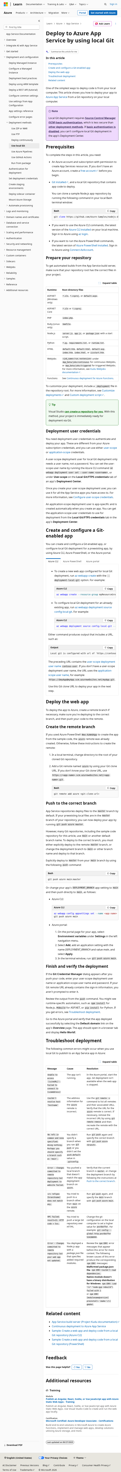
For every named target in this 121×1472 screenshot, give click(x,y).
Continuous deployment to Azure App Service (79, 1326)
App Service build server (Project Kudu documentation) (84, 1322)
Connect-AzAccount (81, 250)
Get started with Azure (103, 12)
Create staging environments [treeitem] (16, 186)
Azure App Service (56, 97)
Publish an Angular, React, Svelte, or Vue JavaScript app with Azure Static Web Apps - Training (82, 1400)
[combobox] (21, 27)
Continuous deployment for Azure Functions (90, 378)
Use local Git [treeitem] (18, 145)
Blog (45, 1465)
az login (83, 234)
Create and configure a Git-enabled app (69, 67)
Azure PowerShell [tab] (72, 561)
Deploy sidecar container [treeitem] (22, 193)
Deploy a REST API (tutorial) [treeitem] (23, 89)
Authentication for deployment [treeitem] (18, 170)
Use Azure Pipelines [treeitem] (21, 151)
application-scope (59, 452)
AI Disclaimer (10, 1465)
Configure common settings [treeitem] (23, 95)
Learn (49, 23)
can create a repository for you (84, 411)
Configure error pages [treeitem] (20, 116)
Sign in (113, 4)
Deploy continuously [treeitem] (22, 139)
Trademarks (26, 1469)
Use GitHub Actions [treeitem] (21, 157)
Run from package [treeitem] (21, 163)
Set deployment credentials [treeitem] (23, 178)
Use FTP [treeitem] (15, 134)
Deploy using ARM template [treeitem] (23, 84)
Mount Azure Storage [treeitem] (20, 199)
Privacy (72, 1465)
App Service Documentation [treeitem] (21, 33)
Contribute (59, 1465)
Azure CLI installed (80, 229)
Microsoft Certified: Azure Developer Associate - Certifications (79, 1420)
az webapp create (85, 575)
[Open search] (105, 4)
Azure (59, 23)
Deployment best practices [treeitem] (23, 78)
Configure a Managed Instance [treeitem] (20, 70)
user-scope (110, 448)
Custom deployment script (85, 395)
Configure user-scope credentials (93, 497)
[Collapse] (39, 20)
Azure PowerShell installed (92, 245)
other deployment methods (66, 127)
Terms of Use (9, 1469)
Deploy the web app (58, 72)
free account (88, 170)
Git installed (59, 182)
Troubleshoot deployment (61, 76)
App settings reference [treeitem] (21, 111)
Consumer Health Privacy (95, 1465)
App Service (72, 23)
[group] (85, 216)
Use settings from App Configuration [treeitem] (20, 103)
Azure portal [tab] (92, 561)
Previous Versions (29, 1465)
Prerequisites (55, 63)
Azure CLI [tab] (53, 561)
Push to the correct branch (101, 1181)
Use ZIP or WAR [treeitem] (19, 128)
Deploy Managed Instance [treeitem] (23, 62)
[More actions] (115, 23)
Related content (56, 80)
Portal (82, 12)
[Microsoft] (6, 4)
